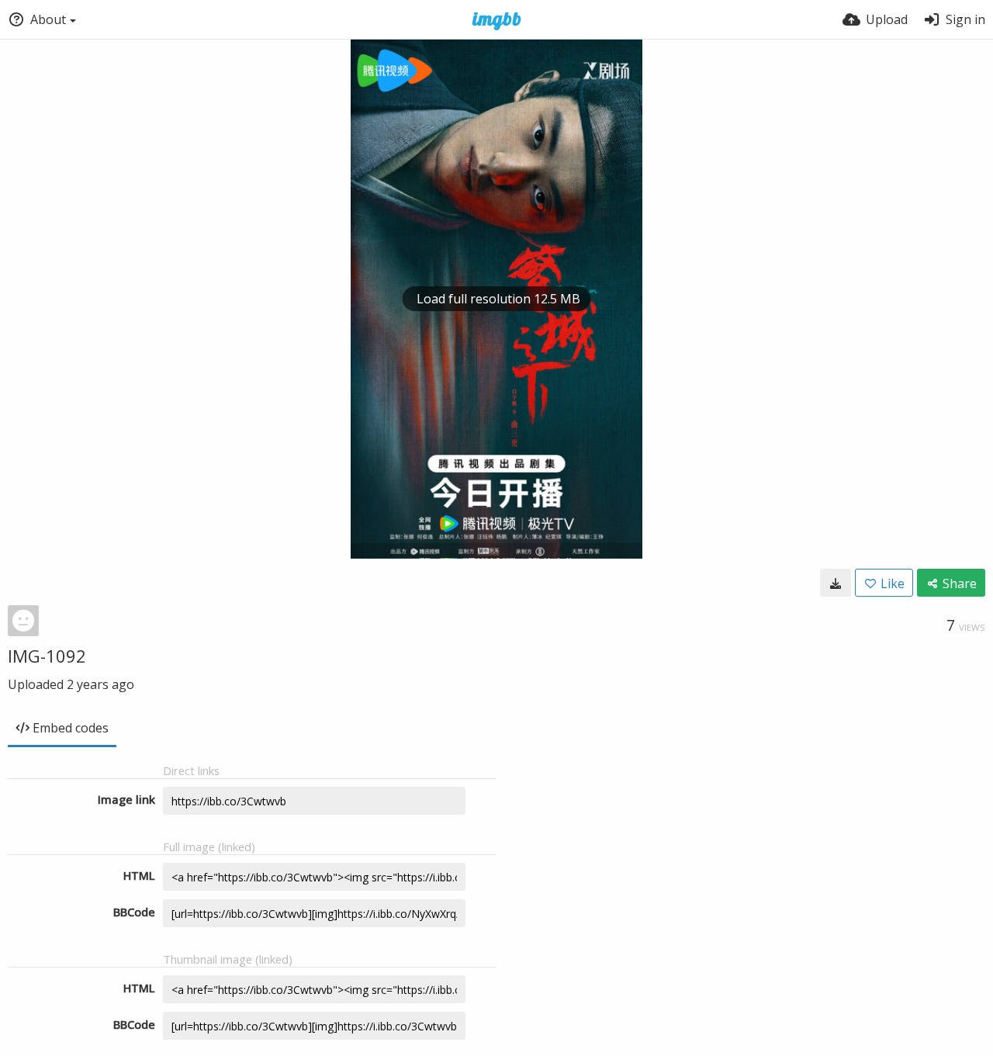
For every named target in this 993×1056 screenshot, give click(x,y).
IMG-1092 (47, 655)
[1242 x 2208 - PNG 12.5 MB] (835, 583)
